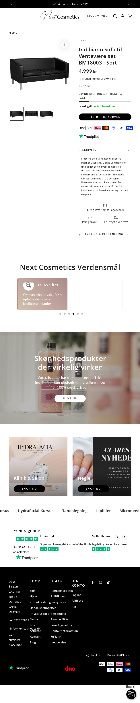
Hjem (12, 32)
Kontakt (35, 654)
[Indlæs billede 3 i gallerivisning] (46, 114)
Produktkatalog (40, 620)
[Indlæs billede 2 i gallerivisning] (31, 114)
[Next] (124, 555)
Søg (32, 608)
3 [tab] (69, 332)
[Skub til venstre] (12, 4)
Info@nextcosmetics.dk (16, 646)
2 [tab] (65, 332)
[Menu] (10, 16)
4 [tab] (73, 332)
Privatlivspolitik (40, 631)
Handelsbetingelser (43, 625)
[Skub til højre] (128, 4)
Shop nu (70, 416)
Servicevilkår (59, 637)
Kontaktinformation (64, 648)
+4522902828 (16, 638)
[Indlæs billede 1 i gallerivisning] (17, 114)
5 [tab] (78, 332)
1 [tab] (60, 332)
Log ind (76, 612)
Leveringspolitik (61, 643)
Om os (34, 637)
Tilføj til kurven (105, 117)
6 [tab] (82, 332)
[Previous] (118, 555)
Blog (33, 660)
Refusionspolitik (62, 608)
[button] (115, 16)
